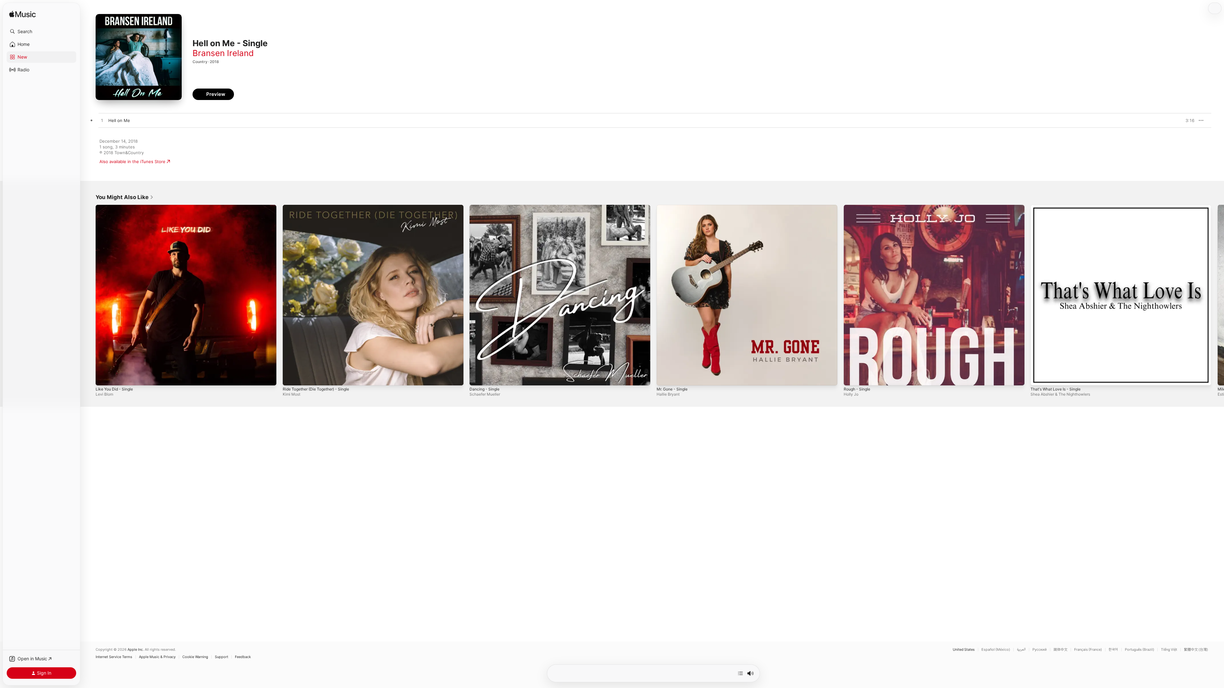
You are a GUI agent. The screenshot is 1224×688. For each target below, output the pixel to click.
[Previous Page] (89, 295)
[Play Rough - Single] (851, 377)
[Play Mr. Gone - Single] (664, 377)
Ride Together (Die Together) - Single (320, 207)
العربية (1021, 649)
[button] (41, 31)
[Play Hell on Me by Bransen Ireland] (102, 121)
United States (964, 649)
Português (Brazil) (1139, 649)
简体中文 (1060, 649)
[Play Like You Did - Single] (103, 377)
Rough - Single (858, 207)
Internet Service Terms (114, 657)
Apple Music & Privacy (157, 657)
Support (221, 657)
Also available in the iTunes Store (132, 161)
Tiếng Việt (1169, 649)
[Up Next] (740, 673)
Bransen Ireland (223, 53)
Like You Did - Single (116, 207)
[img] (22, 14)
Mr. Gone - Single (674, 207)
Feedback (243, 657)
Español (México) (995, 649)
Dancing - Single (486, 207)
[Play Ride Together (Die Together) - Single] (290, 377)
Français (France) (1088, 649)
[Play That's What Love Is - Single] (1038, 377)
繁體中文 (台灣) (1196, 649)
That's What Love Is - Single (1058, 207)
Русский (1039, 649)
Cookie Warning (195, 657)
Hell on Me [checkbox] (119, 120)
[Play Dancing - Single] (477, 377)
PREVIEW (1187, 120)
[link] (125, 197)
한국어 (1113, 649)
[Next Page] (1217, 295)
